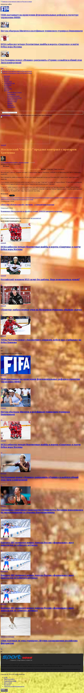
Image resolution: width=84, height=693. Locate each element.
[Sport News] (16, 1)
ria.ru (10, 194)
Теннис (6, 87)
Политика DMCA (9, 679)
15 (1, 420)
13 (1, 255)
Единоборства (9, 83)
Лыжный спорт (12, 100)
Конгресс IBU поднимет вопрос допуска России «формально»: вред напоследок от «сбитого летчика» (37, 543)
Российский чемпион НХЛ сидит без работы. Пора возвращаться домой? (40, 279)
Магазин (7, 76)
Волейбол (7, 85)
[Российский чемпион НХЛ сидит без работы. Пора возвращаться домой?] (16, 274)
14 (1, 387)
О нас (5, 677)
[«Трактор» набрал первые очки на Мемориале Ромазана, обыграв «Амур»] (16, 304)
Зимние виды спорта (14, 92)
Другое (6, 91)
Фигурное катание (13, 96)
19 (1, 583)
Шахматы (10, 105)
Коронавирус (11, 94)
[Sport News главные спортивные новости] (17, 661)
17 (1, 518)
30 (1, 315)
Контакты (7, 685)
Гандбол (9, 103)
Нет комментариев (22, 162)
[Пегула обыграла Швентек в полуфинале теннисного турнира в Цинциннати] (5, 27)
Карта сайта (8, 683)
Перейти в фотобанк (34, 169)
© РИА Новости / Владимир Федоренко (13, 169)
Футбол (7, 78)
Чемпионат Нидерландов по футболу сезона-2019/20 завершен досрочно (31, 211)
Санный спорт (12, 101)
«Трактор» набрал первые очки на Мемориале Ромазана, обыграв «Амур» (41, 309)
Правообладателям (10, 681)
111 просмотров (6, 162)
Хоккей (6, 80)
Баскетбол (8, 81)
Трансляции (11, 107)
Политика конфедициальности (14, 686)
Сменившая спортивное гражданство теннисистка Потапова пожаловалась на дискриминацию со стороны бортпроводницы (42, 511)
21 (1, 348)
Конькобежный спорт (14, 98)
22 (1, 551)
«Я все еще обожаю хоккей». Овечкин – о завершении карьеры (27, 205)
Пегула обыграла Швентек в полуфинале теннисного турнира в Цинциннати (42, 31)
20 (1, 285)
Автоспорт (8, 89)
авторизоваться (36, 218)
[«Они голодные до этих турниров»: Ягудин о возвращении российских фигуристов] (16, 635)
